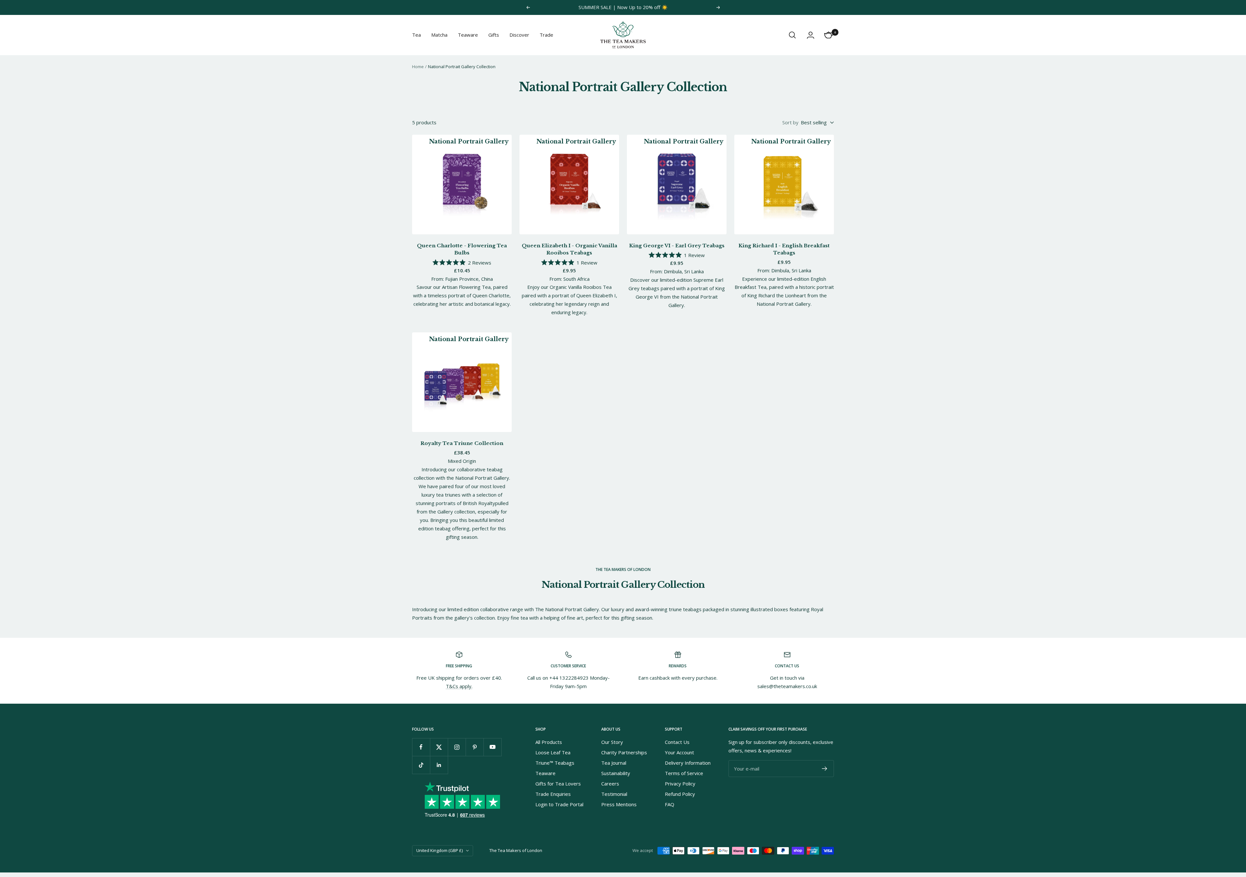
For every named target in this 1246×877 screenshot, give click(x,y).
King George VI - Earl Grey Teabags (677, 245)
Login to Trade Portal (559, 804)
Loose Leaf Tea (552, 752)
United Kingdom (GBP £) (439, 850)
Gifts (493, 34)
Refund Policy (680, 794)
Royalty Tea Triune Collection (462, 443)
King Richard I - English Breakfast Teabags (784, 249)
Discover (519, 34)
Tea (416, 34)
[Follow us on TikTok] (421, 765)
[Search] (792, 35)
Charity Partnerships (624, 752)
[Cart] (829, 35)
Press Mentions (619, 804)
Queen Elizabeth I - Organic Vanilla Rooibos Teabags (569, 249)
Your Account (679, 752)
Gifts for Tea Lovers (558, 783)
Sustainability (615, 773)
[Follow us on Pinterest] (474, 747)
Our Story (612, 742)
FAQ (669, 804)
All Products (548, 742)
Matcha (439, 34)
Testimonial (614, 794)
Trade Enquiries (553, 794)
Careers (610, 783)
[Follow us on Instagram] (457, 747)
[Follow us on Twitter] (439, 747)
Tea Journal (613, 763)
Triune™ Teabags (554, 763)
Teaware (468, 34)
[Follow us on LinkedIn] (439, 765)
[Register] (824, 768)
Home (418, 66)
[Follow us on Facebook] (421, 747)
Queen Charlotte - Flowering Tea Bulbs (462, 249)
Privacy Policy (680, 783)
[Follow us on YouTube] (492, 747)
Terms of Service (684, 773)
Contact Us (677, 742)
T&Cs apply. (459, 686)
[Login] (810, 35)
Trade (546, 34)
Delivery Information (688, 763)
